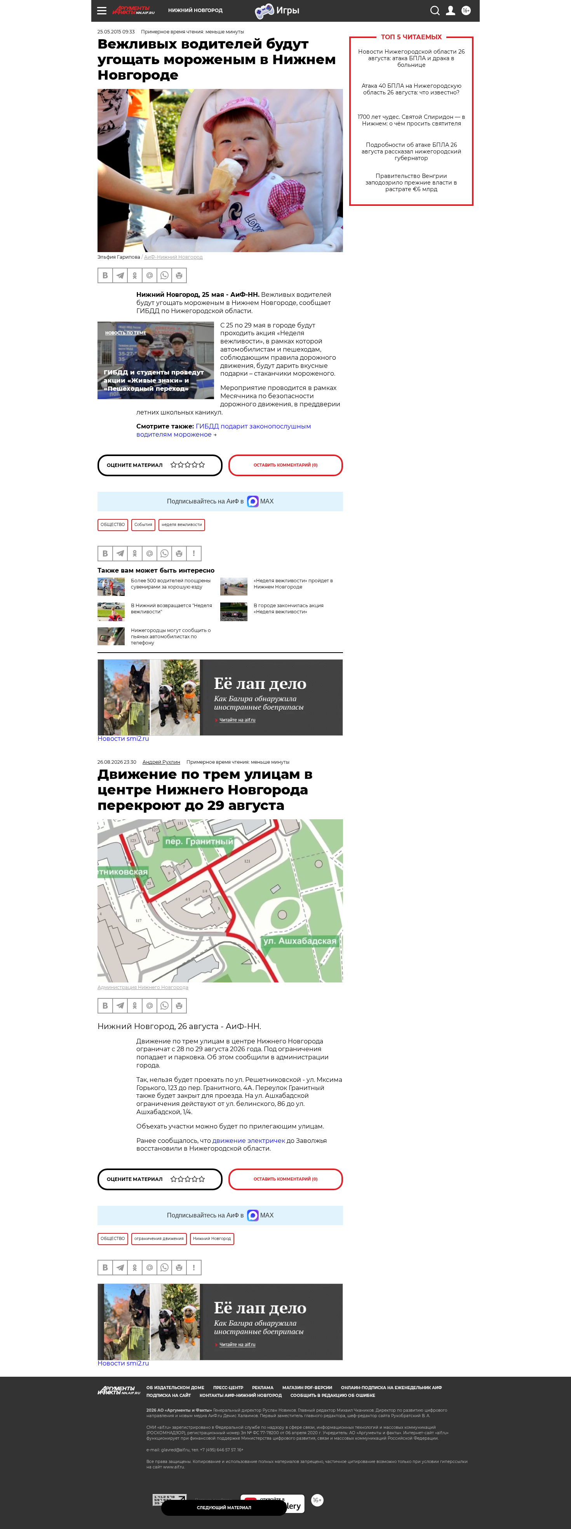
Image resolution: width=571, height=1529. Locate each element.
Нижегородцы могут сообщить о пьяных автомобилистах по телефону (171, 636)
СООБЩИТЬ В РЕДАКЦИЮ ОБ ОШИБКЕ (333, 1395)
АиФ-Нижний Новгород (173, 257)
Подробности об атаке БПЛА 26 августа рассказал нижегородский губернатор (411, 152)
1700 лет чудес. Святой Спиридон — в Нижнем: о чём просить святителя (411, 120)
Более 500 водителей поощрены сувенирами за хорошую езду (171, 584)
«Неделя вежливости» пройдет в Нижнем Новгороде (293, 584)
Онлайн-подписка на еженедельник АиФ (391, 1387)
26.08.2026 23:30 (116, 762)
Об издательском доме (175, 1387)
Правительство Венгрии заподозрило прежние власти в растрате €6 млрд (411, 183)
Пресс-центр (228, 1387)
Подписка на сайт (168, 1395)
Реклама (262, 1387)
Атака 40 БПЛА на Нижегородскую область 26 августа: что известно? (411, 89)
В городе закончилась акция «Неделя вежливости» (289, 609)
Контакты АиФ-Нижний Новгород (241, 1395)
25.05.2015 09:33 (116, 32)
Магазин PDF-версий (307, 1387)
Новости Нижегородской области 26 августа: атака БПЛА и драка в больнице (411, 58)
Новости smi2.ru (123, 738)
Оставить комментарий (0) (286, 465)
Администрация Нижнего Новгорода (142, 987)
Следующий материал (224, 1507)
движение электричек (248, 1140)
